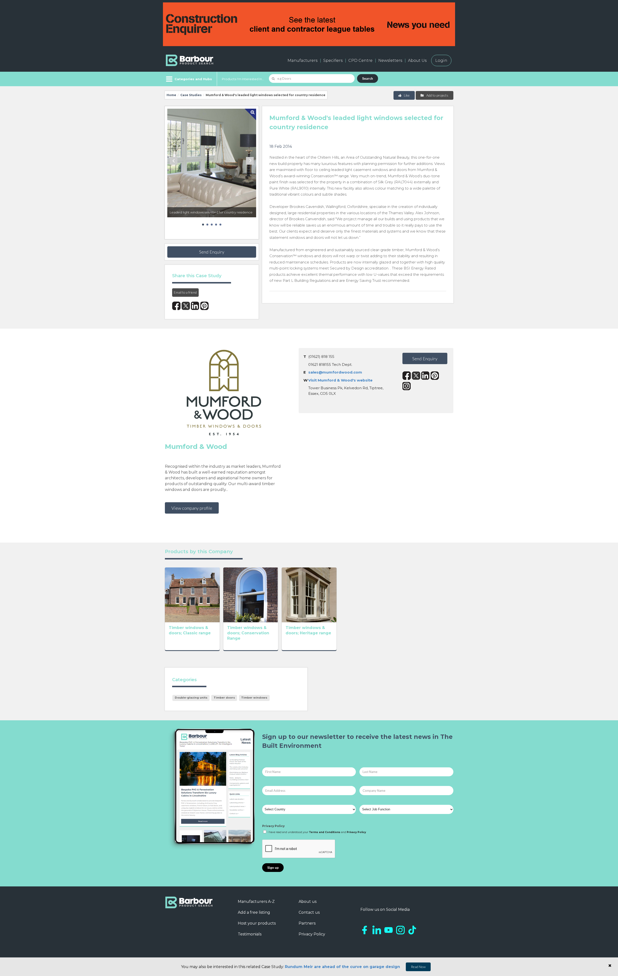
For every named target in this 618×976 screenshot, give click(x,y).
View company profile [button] (191, 508)
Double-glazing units (191, 697)
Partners (307, 923)
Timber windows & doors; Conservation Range (248, 633)
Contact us (309, 912)
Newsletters (390, 60)
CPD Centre (360, 60)
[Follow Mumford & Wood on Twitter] (416, 375)
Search (367, 78)
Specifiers (333, 60)
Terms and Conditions (324, 832)
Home (171, 95)
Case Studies (191, 95)
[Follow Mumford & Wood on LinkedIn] (425, 375)
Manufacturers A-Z (256, 901)
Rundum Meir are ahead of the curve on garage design (342, 966)
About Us (417, 60)
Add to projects (437, 95)
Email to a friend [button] (185, 292)
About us (307, 901)
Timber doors (224, 697)
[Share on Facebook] (176, 306)
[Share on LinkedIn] (195, 306)
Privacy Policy (273, 826)
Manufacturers (302, 60)
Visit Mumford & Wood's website (340, 380)
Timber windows (254, 697)
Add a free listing (254, 912)
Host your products (257, 923)
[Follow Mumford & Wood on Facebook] (406, 375)
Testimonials (249, 934)
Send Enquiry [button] (211, 252)
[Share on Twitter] (186, 306)
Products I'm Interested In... (243, 79)
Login (441, 60)
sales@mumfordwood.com (335, 372)
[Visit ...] (192, 594)
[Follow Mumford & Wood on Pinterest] (435, 375)
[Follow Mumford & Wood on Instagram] (406, 386)
